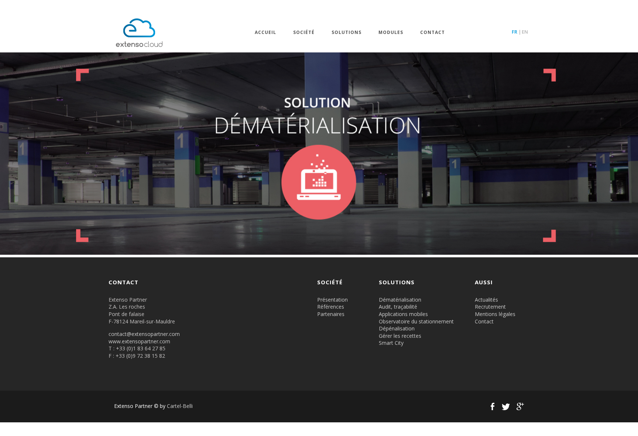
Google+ (519, 406)
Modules (390, 32)
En (525, 31)
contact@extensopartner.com (144, 333)
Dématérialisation (400, 299)
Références (330, 306)
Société (304, 32)
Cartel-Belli (180, 405)
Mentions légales (495, 313)
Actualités (486, 299)
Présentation (332, 299)
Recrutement (490, 306)
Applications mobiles (403, 313)
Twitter (506, 406)
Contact (432, 32)
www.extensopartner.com (139, 341)
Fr (514, 31)
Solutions (346, 32)
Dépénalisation (397, 328)
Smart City (391, 342)
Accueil (265, 32)
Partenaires (330, 313)
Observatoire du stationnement (416, 321)
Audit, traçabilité (398, 306)
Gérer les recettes (400, 335)
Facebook (492, 406)
